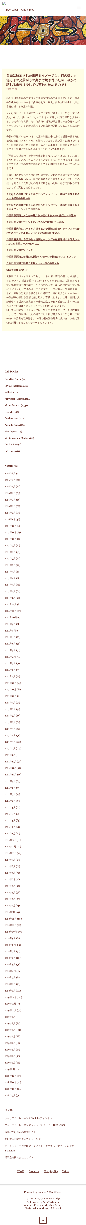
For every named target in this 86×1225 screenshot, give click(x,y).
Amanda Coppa (12, 425)
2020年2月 (10, 984)
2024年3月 (10, 663)
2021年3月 (10, 899)
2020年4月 (10, 971)
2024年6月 (10, 643)
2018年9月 (10, 1095)
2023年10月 (11, 696)
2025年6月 (10, 565)
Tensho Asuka (11, 418)
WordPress (55, 1192)
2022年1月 (10, 833)
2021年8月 (10, 866)
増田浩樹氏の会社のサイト (19, 1157)
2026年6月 (10, 486)
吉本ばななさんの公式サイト (20, 1132)
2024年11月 (11, 611)
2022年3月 (10, 820)
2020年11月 (11, 925)
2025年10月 (11, 539)
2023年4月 (10, 735)
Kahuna (41, 1192)
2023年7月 (10, 715)
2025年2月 (10, 591)
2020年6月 (10, 958)
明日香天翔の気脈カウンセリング (23, 1139)
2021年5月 (10, 886)
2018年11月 (10, 1082)
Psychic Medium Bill (15, 386)
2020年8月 (10, 945)
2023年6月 (10, 722)
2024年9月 (10, 624)
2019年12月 (10, 997)
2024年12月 (11, 604)
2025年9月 (10, 545)
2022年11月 (10, 768)
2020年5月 (10, 964)
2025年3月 (10, 585)
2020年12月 (11, 919)
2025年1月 (10, 598)
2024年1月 (10, 676)
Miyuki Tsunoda (13, 405)
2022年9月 (10, 781)
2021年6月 (10, 879)
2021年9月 (10, 860)
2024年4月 (10, 657)
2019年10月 (11, 1010)
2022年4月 (10, 814)
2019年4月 (10, 1049)
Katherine (9, 392)
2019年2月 (10, 1062)
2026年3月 (10, 506)
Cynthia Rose (11, 444)
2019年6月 (10, 1036)
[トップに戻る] (42, 1220)
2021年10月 (11, 853)
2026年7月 (10, 480)
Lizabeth (9, 412)
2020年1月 (10, 991)
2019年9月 (10, 1017)
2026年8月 (10, 473)
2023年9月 (10, 702)
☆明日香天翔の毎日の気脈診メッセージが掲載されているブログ (41, 256)
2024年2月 (10, 670)
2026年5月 (10, 493)
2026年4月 (10, 500)
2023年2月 (10, 748)
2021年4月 (10, 892)
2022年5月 (10, 807)
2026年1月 (10, 519)
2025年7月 (10, 558)
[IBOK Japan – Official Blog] (18, 8)
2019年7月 (10, 1030)
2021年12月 (10, 840)
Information (11, 451)
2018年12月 (11, 1076)
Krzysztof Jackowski (15, 399)
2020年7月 (10, 951)
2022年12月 (11, 761)
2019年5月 (10, 1043)
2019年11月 (10, 1004)
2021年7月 (10, 873)
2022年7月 (10, 794)
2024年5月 (10, 650)
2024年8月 (10, 630)
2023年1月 (10, 755)
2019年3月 (10, 1056)
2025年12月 (11, 526)
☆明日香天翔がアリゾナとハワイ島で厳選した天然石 (35, 222)
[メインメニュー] (79, 8)
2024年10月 (11, 617)
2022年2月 (10, 827)
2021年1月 (10, 912)
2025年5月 (10, 572)
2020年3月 (10, 977)
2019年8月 (10, 1023)
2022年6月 (10, 801)
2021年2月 (10, 905)
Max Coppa (10, 431)
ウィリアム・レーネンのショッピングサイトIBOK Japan (35, 1125)
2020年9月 (10, 938)
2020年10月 (11, 932)
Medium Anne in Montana (17, 438)
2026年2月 (10, 513)
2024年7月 (10, 637)
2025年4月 (10, 578)
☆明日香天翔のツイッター (20, 250)
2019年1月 (10, 1069)
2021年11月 (10, 846)
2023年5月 (10, 729)
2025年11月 (10, 532)
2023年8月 (10, 709)
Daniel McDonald (13, 379)
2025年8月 (10, 552)
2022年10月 (11, 774)
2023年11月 (10, 689)
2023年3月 (10, 742)
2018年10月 (11, 1089)
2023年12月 (11, 683)
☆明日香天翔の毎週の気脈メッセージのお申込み (32, 263)
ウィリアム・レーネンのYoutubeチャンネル (28, 1118)
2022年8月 (10, 788)
